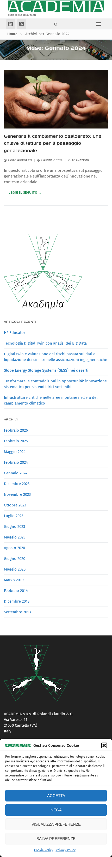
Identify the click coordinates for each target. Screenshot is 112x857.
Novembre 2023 (17, 494)
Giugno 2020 (14, 558)
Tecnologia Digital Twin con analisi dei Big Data (45, 343)
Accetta (56, 795)
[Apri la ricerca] (56, 24)
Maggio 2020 (15, 569)
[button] (104, 745)
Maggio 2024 (15, 451)
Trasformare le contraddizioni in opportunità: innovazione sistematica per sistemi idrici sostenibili (55, 384)
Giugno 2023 (14, 526)
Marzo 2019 (14, 580)
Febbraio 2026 (16, 430)
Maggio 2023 (14, 537)
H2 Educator (14, 332)
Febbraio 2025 (16, 441)
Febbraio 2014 (16, 590)
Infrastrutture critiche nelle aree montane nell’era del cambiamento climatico (50, 400)
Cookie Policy (43, 850)
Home (12, 34)
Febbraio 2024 (16, 462)
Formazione (80, 160)
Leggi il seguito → (25, 192)
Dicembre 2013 (16, 601)
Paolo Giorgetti (19, 160)
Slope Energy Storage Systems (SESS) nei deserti (46, 370)
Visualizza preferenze (56, 824)
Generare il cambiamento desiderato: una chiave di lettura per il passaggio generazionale (52, 143)
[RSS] (21, 24)
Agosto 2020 (14, 548)
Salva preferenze (56, 838)
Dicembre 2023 (16, 483)
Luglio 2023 (13, 515)
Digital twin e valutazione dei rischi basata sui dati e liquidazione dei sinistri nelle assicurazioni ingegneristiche (55, 357)
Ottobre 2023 (15, 505)
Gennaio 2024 (15, 473)
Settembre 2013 (17, 612)
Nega (56, 810)
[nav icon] (98, 24)
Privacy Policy (66, 850)
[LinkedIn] (10, 24)
